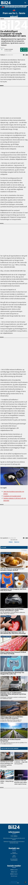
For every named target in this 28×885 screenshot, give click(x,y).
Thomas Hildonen (14, 860)
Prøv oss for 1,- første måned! (14, 15)
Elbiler (11, 542)
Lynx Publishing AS (12, 882)
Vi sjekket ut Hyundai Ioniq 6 (12, 496)
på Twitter (14, 872)
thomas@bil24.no (14, 853)
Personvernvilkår (14, 881)
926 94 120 (25, 48)
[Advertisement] (14, 101)
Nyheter (16, 542)
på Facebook (14, 869)
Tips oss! (25, 50)
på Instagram (14, 874)
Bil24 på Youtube (14, 876)
